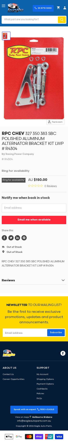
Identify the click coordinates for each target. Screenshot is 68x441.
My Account (42, 374)
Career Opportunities (13, 379)
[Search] (61, 20)
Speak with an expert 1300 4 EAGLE (34, 410)
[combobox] (29, 20)
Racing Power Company (20, 154)
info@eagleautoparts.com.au (34, 421)
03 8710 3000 (45, 8)
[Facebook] (62, 353)
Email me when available (34, 220)
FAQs (39, 398)
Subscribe (56, 332)
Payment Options (45, 384)
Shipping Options (45, 379)
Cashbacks (42, 389)
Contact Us (8, 374)
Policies (40, 394)
